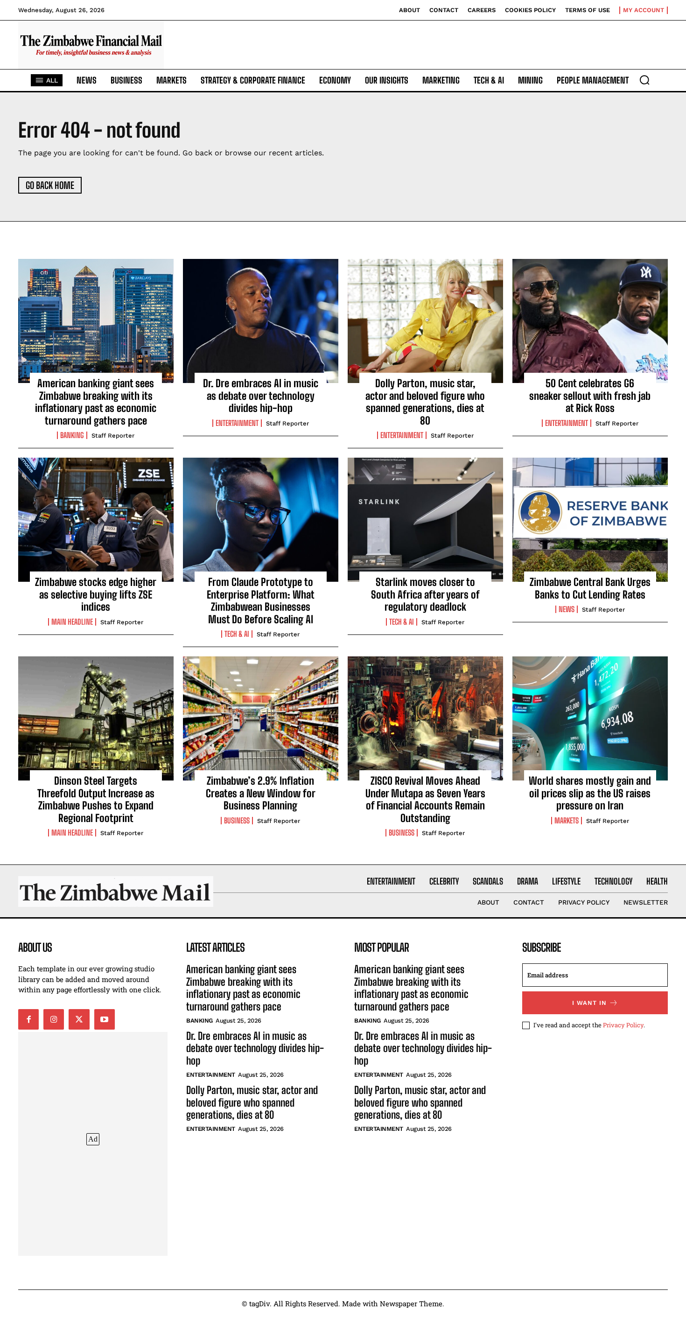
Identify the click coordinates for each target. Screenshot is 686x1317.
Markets (566, 820)
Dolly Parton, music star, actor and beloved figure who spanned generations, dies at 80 (425, 401)
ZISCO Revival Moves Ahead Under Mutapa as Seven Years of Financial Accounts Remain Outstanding (425, 799)
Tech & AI (236, 634)
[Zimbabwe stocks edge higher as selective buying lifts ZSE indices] (96, 520)
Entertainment (237, 423)
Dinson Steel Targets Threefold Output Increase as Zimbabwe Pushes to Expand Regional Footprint (95, 799)
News (566, 609)
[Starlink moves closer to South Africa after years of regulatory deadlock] (425, 520)
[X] (79, 1019)
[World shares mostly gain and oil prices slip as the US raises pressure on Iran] (590, 718)
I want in (589, 1002)
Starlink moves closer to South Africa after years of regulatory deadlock (425, 594)
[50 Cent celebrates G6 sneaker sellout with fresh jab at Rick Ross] (590, 321)
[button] (644, 80)
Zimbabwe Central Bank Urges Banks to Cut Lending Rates (590, 588)
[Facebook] (28, 1019)
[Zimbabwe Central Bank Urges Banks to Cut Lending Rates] (590, 520)
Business (237, 820)
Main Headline (72, 622)
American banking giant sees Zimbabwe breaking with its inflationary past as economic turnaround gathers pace (95, 401)
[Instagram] (53, 1019)
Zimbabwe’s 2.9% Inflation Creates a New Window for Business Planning (260, 793)
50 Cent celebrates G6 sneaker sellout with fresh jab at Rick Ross (590, 395)
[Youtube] (104, 1019)
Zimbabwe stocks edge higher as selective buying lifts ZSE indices (95, 594)
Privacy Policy (623, 1025)
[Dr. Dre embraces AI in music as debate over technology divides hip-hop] (260, 321)
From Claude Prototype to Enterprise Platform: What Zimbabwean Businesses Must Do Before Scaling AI (261, 600)
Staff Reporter (112, 435)
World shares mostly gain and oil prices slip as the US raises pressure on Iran (590, 793)
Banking (72, 435)
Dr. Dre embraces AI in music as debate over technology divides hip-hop (260, 395)
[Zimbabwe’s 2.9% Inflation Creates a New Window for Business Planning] (260, 718)
